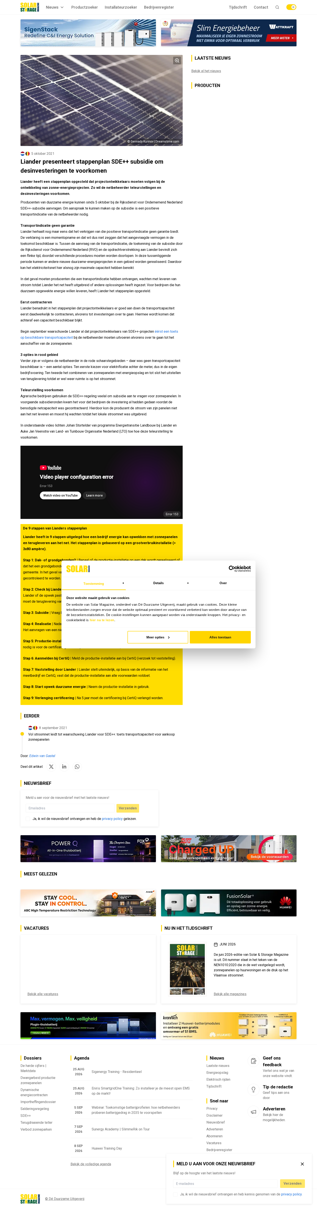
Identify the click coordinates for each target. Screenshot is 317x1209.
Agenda (81, 1058)
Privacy (212, 1109)
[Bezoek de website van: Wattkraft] (229, 32)
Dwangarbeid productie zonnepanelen (37, 1080)
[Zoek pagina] (277, 7)
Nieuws (52, 7)
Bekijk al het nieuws (206, 71)
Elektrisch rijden (218, 1079)
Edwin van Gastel (42, 756)
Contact (261, 7)
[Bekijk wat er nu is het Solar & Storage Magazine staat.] (187, 969)
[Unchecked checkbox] (175, 1194)
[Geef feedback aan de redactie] (253, 1061)
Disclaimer (214, 1115)
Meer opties (155, 637)
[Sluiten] (302, 1164)
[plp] (291, 7)
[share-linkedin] (64, 766)
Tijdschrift (238, 7)
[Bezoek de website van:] (88, 848)
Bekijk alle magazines (230, 994)
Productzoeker (84, 7)
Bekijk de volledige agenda (91, 1164)
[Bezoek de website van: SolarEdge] (229, 848)
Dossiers (33, 1058)
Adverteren (214, 1129)
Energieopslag (217, 1073)
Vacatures (213, 1143)
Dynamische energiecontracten (34, 1092)
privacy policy (291, 1194)
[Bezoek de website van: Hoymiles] (88, 1025)
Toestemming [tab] (93, 583)
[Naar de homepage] (29, 7)
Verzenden (292, 1183)
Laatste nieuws (217, 1066)
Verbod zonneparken (36, 1129)
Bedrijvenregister (159, 7)
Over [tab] (223, 583)
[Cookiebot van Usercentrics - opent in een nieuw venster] (232, 568)
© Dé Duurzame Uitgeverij (64, 1199)
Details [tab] (158, 583)
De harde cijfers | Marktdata (33, 1068)
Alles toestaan (220, 637)
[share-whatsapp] (77, 766)
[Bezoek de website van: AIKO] (88, 902)
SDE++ (25, 1116)
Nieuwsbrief (215, 1122)
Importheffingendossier (38, 1102)
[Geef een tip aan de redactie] (253, 1090)
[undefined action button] (276, 1183)
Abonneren (214, 1136)
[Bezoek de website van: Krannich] (229, 1025)
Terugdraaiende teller (36, 1123)
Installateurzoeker (121, 7)
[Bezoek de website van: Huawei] (229, 902)
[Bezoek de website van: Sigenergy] (88, 32)
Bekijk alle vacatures (42, 994)
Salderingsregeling (34, 1109)
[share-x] (51, 766)
